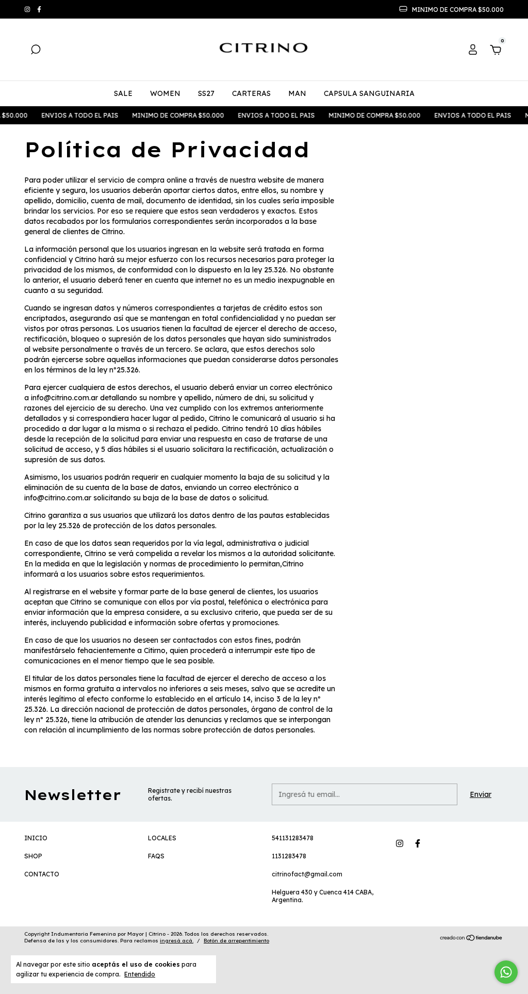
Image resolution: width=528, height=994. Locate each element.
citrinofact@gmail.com (307, 874)
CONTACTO (41, 874)
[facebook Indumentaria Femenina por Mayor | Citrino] (39, 9)
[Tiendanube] (471, 938)
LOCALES (162, 838)
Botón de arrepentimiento (236, 940)
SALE (123, 93)
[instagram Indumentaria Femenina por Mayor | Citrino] (28, 9)
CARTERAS (251, 93)
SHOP (33, 856)
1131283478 (289, 856)
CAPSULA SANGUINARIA (369, 93)
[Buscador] (35, 51)
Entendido (139, 974)
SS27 (206, 93)
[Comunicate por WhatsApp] (506, 972)
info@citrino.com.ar (64, 397)
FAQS (156, 856)
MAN (297, 93)
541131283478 (293, 838)
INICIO (35, 838)
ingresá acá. (176, 940)
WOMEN (165, 93)
